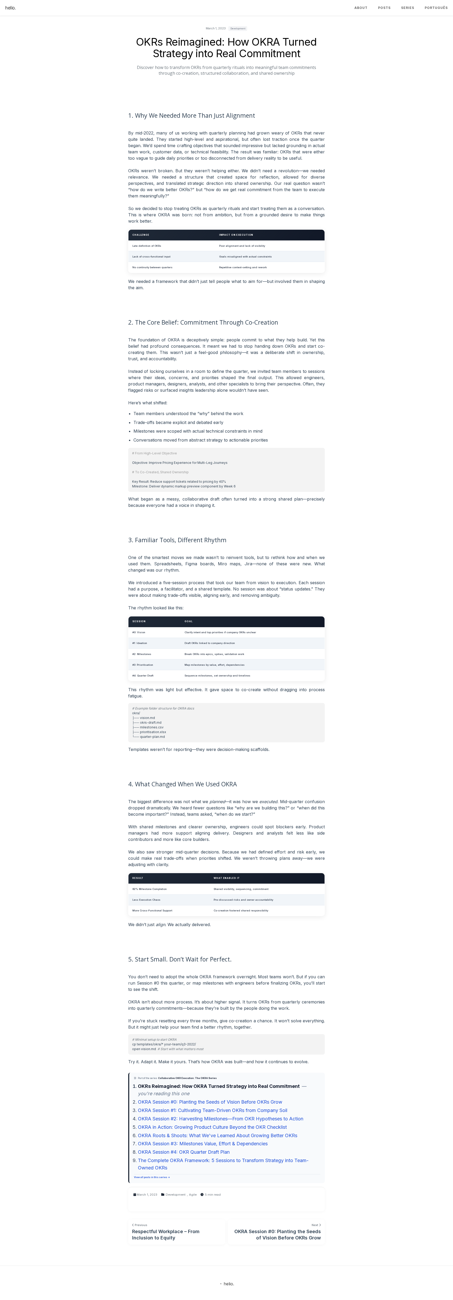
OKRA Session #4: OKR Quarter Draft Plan (184, 1152)
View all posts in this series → (152, 1177)
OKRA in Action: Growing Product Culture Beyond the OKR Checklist (212, 1127)
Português (436, 8)
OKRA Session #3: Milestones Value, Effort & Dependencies (203, 1143)
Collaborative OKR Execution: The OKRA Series (187, 1078)
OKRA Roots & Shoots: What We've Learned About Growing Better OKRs (217, 1135)
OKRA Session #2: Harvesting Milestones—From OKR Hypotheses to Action (220, 1118)
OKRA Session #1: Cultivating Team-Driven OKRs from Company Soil (212, 1110)
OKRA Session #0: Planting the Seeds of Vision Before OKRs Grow (210, 1102)
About (361, 8)
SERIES (407, 8)
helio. (10, 7)
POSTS (384, 8)
